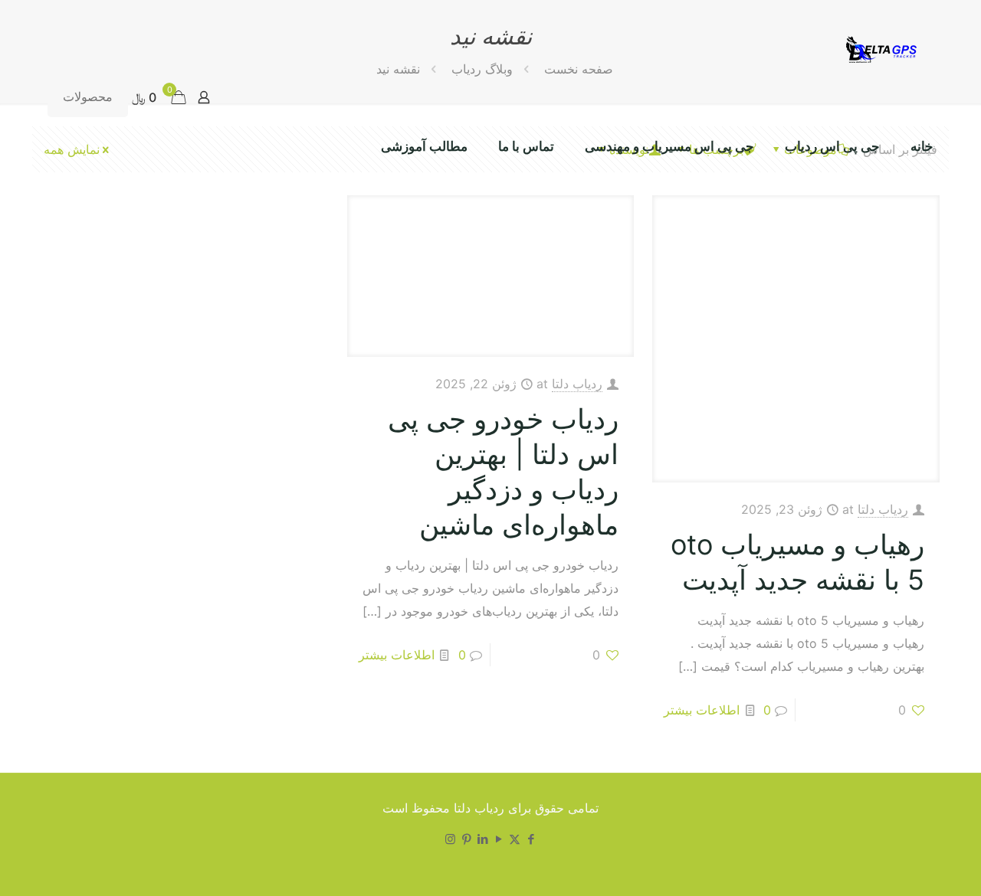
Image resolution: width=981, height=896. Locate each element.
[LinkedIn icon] (482, 839)
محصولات (88, 96)
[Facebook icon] (530, 839)
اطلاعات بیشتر (702, 710)
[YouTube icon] (498, 839)
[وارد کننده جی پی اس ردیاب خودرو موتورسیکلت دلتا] (878, 48)
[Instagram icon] (450, 839)
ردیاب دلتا (883, 509)
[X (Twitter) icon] (514, 839)
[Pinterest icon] (466, 839)
